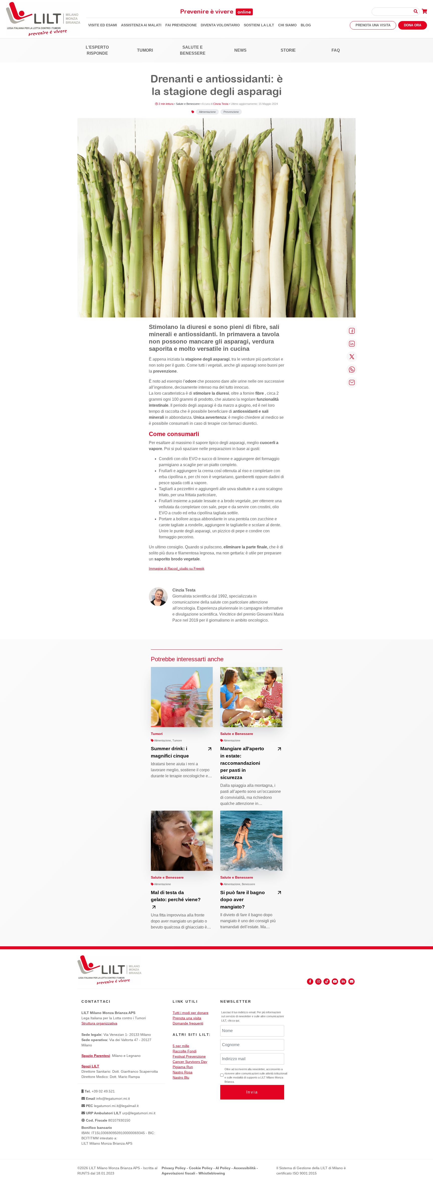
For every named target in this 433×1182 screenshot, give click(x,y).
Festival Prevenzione (189, 1056)
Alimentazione (207, 111)
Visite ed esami (102, 25)
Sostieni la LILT (259, 25)
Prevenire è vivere (215, 11)
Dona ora (412, 25)
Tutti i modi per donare (190, 1013)
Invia (252, 1092)
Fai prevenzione (181, 25)
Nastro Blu (181, 1077)
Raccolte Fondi (184, 1051)
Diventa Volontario (220, 25)
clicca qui (233, 1020)
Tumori (145, 50)
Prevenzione (231, 111)
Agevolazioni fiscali (178, 1173)
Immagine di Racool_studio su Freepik (176, 568)
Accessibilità (245, 1168)
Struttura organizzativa (99, 1023)
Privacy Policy (174, 1168)
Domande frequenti (188, 1023)
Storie (288, 50)
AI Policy (223, 1168)
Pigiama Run (183, 1067)
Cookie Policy (200, 1168)
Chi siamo (287, 25)
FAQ (336, 50)
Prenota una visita (373, 25)
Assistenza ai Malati (141, 25)
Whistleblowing (211, 1173)
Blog (306, 25)
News (240, 50)
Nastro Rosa (182, 1072)
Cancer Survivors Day (190, 1062)
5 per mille (181, 1046)
